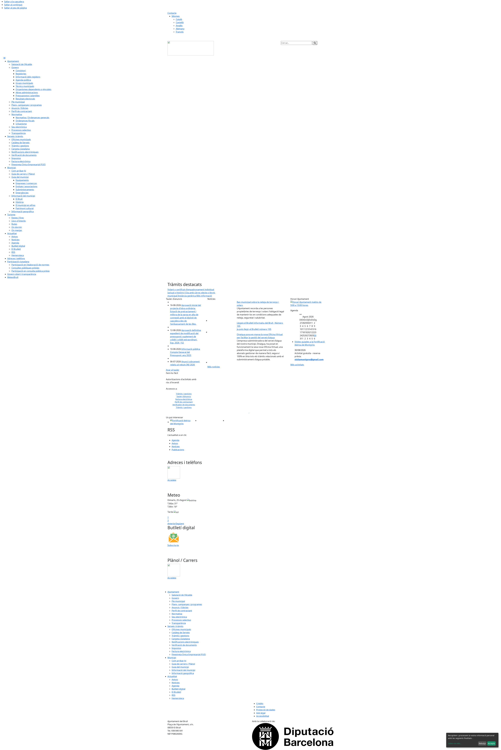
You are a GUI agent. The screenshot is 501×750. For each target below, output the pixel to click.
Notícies (176, 446)
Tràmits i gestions (180, 635)
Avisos (175, 443)
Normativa (177, 613)
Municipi (172, 657)
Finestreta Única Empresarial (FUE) (189, 654)
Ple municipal (178, 601)
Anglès (179, 25)
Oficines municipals (181, 629)
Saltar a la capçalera (14, 1)
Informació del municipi (183, 670)
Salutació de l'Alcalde (182, 595)
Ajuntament (173, 591)
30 (315, 335)
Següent (180, 523)
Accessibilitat (262, 716)
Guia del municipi (180, 667)
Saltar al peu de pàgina (15, 7)
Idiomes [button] (176, 16)
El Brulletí (176, 692)
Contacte (172, 13)
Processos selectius (181, 620)
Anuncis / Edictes (180, 607)
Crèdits (259, 703)
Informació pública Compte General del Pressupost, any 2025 (185, 352)
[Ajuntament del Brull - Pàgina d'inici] (191, 48)
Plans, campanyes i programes (187, 604)
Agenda (175, 440)
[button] (171, 399)
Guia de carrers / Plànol (183, 663)
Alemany (180, 28)
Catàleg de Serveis (181, 632)
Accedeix (172, 480)
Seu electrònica (179, 616)
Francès (180, 31)
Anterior (172, 523)
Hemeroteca (178, 698)
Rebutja (482, 743)
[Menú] (4, 58)
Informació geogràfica (183, 673)
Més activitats (297, 364)
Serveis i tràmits (175, 626)
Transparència (179, 623)
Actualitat (172, 676)
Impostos (176, 648)
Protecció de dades (265, 709)
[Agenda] (300, 314)
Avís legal (260, 713)
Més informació (204, 295)
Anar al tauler (172, 369)
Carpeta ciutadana (181, 638)
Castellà (180, 22)
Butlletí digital (178, 689)
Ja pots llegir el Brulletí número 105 (254, 329)
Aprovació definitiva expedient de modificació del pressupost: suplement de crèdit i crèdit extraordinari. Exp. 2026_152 (185, 336)
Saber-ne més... (455, 743)
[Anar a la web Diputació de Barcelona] (292, 736)
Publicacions (178, 449)
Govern (175, 598)
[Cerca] (314, 43)
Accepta (491, 743)
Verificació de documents (184, 645)
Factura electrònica (181, 651)
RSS (173, 695)
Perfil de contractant (182, 610)
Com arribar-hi (179, 660)
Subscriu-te (173, 545)
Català (179, 19)
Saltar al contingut (13, 4)
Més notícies (213, 366)
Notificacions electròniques (185, 642)
